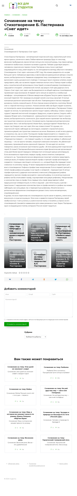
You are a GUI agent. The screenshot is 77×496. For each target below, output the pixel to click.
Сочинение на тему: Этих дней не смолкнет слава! (20, 368)
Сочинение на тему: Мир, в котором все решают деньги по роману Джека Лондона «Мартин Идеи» (20, 415)
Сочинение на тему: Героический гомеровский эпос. (56, 439)
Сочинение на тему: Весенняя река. (20, 439)
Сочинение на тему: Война (20, 389)
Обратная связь (13, 464)
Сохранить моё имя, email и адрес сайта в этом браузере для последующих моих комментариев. (37, 319)
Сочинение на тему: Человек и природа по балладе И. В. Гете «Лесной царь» (56, 415)
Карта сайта (63, 464)
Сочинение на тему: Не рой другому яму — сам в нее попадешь (56, 391)
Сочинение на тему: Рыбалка (56, 367)
